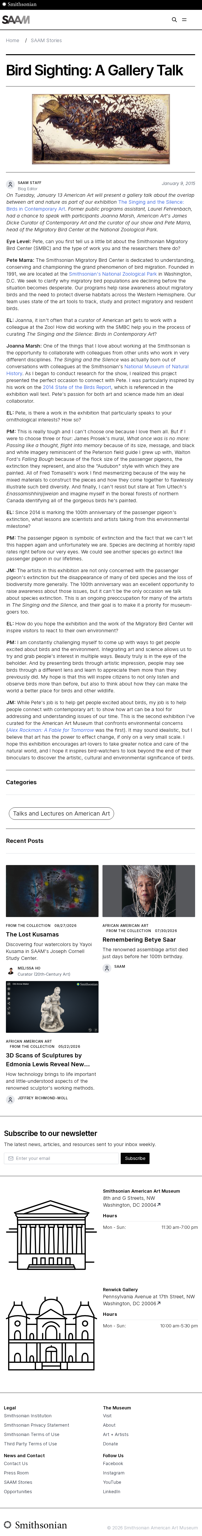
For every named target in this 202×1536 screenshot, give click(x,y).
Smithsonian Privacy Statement (36, 1425)
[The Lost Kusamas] (52, 893)
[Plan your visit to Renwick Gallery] (159, 1303)
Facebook (113, 1463)
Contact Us (16, 1463)
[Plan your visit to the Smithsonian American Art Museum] (51, 1235)
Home (12, 40)
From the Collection (28, 925)
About (109, 1425)
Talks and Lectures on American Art (61, 813)
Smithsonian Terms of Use (31, 1434)
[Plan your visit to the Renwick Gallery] (51, 1333)
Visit (107, 1415)
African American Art (125, 925)
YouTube (112, 1482)
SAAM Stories (46, 40)
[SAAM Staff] (10, 184)
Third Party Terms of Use (30, 1443)
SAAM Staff (30, 183)
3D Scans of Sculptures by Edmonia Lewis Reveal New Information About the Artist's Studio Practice (48, 1060)
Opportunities (18, 1491)
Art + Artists (116, 1434)
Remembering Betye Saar (139, 939)
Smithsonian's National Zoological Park (113, 274)
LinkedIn (111, 1491)
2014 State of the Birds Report (77, 387)
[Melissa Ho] (10, 970)
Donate (110, 1443)
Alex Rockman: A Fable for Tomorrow (51, 730)
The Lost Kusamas (32, 934)
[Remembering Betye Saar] (148, 893)
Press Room (16, 1472)
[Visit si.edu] (35, 1526)
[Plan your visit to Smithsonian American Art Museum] (159, 1205)
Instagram (114, 1472)
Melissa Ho (29, 968)
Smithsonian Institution (28, 1415)
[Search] (174, 20)
